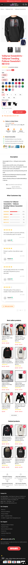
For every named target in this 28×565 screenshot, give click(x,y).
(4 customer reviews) (13, 67)
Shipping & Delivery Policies (7, 524)
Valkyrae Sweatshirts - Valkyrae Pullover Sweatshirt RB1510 (20, 439)
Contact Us (3, 531)
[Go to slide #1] (10, 49)
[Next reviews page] (25, 310)
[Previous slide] (2, 28)
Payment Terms (4, 526)
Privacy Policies (4, 513)
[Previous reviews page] (17, 310)
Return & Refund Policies (6, 529)
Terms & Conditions (5, 511)
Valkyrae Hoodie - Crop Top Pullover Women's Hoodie (20, 406)
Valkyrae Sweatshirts (20, 9)
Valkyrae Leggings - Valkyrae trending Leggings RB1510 (6, 406)
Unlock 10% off (3, 558)
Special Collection (16, 186)
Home (2, 9)
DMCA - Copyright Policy (6, 515)
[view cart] (26, 4)
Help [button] (25, 563)
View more (14, 415)
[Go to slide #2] (18, 49)
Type (3, 72)
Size (3, 92)
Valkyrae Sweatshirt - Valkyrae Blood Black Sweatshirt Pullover (7, 439)
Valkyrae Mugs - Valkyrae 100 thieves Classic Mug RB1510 (20, 384)
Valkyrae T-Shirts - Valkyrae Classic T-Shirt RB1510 (7, 338)
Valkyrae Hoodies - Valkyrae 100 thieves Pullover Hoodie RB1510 (7, 361)
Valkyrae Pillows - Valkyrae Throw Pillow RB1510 (7, 384)
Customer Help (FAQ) (6, 533)
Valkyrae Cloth (9, 9)
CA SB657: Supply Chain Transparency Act (11, 518)
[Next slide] (25, 28)
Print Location (5, 100)
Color (3, 77)
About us (3, 509)
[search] (23, 4)
